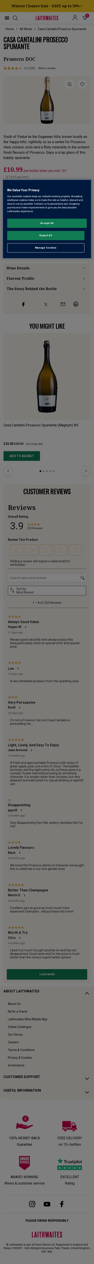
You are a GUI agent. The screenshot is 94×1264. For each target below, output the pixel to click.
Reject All (45, 235)
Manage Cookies (46, 247)
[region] (47, 219)
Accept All (47, 223)
